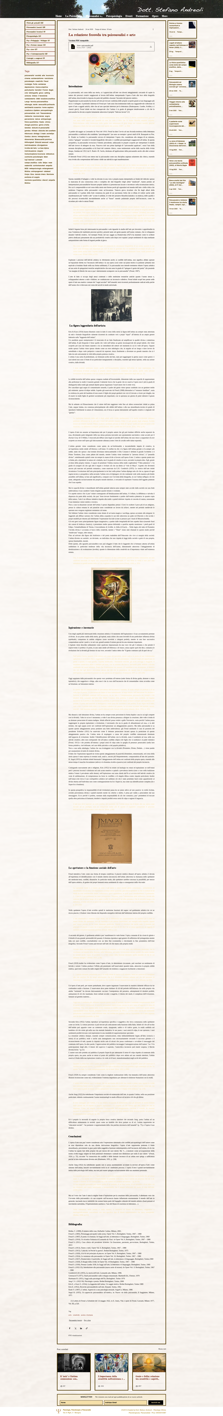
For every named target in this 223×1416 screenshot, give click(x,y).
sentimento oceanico (33, 107)
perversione (29, 119)
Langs (27, 102)
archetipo (50, 134)
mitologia (28, 104)
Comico (28, 136)
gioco (41, 93)
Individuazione (30, 145)
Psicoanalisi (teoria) (75, 1320)
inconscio (50, 75)
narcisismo (48, 78)
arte (70, 1315)
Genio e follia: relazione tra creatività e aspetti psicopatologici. (147, 1377)
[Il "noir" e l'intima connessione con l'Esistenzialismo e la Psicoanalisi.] (73, 1363)
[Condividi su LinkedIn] (81, 1328)
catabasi (47, 171)
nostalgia (28, 84)
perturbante (29, 90)
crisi (26, 93)
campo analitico (31, 163)
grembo (28, 131)
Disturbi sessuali (41, 142)
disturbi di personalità (40, 128)
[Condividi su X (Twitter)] (75, 1328)
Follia (35, 84)
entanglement (47, 168)
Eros (32, 174)
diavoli (45, 180)
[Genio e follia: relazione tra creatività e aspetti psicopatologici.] (149, 1363)
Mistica (27, 171)
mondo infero (40, 174)
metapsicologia (35, 168)
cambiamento (30, 99)
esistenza (42, 84)
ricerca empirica (41, 87)
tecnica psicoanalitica (39, 102)
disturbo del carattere (47, 131)
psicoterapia (29, 81)
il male (43, 134)
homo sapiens (48, 107)
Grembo (28, 128)
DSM (38, 99)
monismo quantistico (33, 180)
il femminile (42, 96)
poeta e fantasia (87, 1315)
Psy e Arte (87, 1320)
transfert (38, 90)
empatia (49, 165)
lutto (40, 163)
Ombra (34, 96)
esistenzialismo (37, 78)
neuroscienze (38, 116)
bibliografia (33, 93)
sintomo (28, 96)
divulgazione (42, 145)
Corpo (27, 174)
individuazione (30, 151)
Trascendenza (45, 113)
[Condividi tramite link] (87, 1328)
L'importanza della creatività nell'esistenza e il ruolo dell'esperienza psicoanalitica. (111, 1377)
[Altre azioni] (153, 29)
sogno (47, 116)
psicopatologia (47, 110)
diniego (37, 134)
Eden (46, 157)
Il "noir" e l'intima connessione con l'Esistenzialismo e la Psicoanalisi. (70, 1377)
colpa (51, 142)
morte (35, 104)
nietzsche (28, 116)
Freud (46, 81)
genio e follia (44, 125)
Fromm (45, 90)
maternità (28, 165)
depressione (29, 87)
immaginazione (44, 136)
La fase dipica (43, 148)
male (50, 163)
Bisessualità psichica (43, 139)
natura (37, 119)
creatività (76, 1315)
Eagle (51, 90)
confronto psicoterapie (34, 157)
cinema (27, 78)
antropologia (46, 119)
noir (37, 113)
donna (34, 136)
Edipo (45, 163)
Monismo (50, 174)
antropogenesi (37, 171)
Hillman (35, 131)
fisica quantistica (31, 122)
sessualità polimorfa (46, 104)
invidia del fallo (31, 148)
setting (47, 93)
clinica (47, 122)
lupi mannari (29, 160)
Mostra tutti (162, 1349)
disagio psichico (31, 125)
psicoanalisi (29, 75)
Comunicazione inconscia (35, 154)
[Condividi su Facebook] (70, 1328)
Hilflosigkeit (29, 142)
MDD (26, 168)
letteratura (50, 154)
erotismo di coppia (32, 177)
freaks (41, 122)
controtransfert (39, 165)
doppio (40, 151)
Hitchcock (29, 134)
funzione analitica (48, 99)
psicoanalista (30, 113)
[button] (74, 16)
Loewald (38, 160)
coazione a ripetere (32, 110)
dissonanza (29, 139)
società (38, 75)
